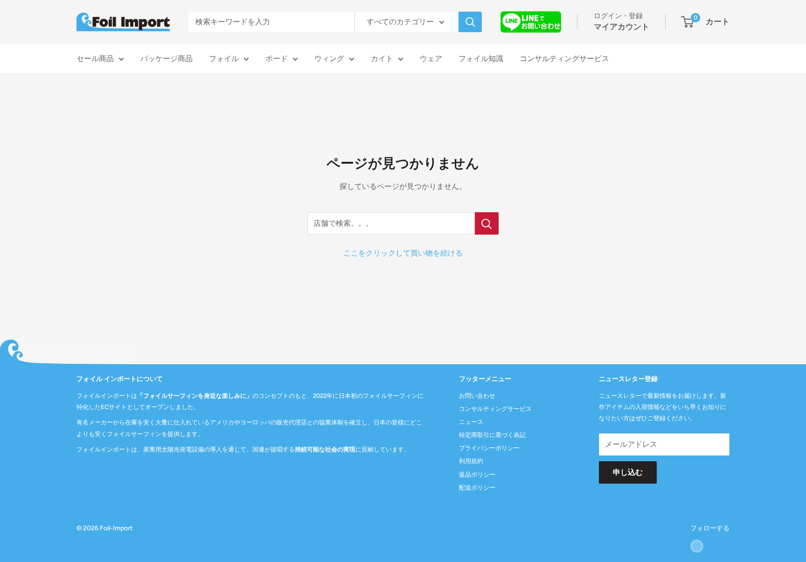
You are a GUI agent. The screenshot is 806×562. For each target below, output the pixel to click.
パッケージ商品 (166, 58)
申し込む (628, 472)
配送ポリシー (477, 487)
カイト (382, 58)
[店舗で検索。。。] (487, 223)
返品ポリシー (477, 474)
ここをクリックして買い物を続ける (403, 253)
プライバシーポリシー (489, 447)
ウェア (431, 58)
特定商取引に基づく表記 (492, 434)
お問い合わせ (477, 395)
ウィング (329, 58)
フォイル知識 (481, 58)
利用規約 (471, 461)
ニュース (471, 421)
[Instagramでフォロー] (696, 546)
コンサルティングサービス (564, 58)
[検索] (470, 22)
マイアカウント (621, 26)
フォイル (224, 58)
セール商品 (95, 58)
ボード (276, 58)
